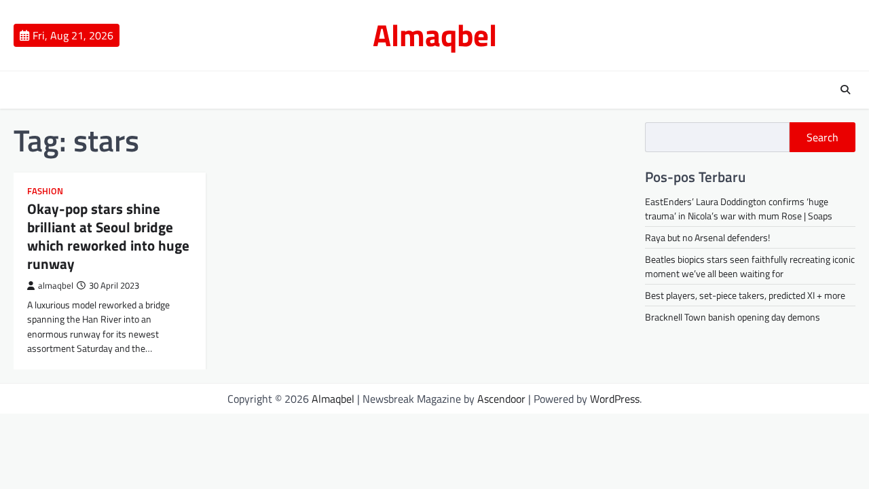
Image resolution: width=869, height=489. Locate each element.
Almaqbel (435, 35)
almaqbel (55, 285)
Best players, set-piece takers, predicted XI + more (745, 295)
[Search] (845, 89)
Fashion (45, 191)
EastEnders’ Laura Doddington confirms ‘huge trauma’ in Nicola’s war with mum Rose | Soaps (738, 208)
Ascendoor (501, 399)
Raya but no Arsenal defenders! (707, 237)
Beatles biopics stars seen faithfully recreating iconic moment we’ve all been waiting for (750, 266)
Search (822, 137)
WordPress (615, 399)
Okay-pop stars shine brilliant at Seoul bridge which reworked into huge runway (108, 236)
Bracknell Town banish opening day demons (732, 317)
